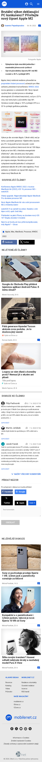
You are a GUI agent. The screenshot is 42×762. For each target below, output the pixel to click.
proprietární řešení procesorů (13, 83)
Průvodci (8, 692)
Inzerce (24, 688)
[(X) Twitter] (16, 729)
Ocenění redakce (28, 685)
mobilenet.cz (19, 701)
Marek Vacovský (8, 295)
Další (32, 503)
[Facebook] (11, 729)
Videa (7, 688)
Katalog (8, 685)
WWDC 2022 (34, 87)
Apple (7, 232)
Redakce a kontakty (29, 682)
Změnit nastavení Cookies (21, 741)
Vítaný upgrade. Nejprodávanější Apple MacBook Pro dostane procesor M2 (20, 197)
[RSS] (30, 729)
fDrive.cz (17, 704)
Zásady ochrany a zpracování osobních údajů (21, 744)
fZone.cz (17, 708)
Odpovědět (5, 423)
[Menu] (38, 4)
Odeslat (10, 522)
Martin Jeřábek (13, 428)
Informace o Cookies (21, 738)
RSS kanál (25, 692)
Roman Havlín (7, 340)
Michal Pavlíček (7, 583)
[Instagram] (25, 729)
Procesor (27, 232)
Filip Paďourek (13, 403)
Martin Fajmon (7, 388)
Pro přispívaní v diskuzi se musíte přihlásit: (16, 487)
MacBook (19, 232)
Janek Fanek (12, 444)
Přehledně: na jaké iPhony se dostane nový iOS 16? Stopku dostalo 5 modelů (20, 216)
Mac (12, 232)
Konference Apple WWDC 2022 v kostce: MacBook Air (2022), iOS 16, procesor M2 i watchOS (18, 189)
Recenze (8, 682)
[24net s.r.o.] (21, 756)
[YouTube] (21, 729)
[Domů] (4, 4)
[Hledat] (31, 4)
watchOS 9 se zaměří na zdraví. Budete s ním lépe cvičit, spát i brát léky (19, 210)
